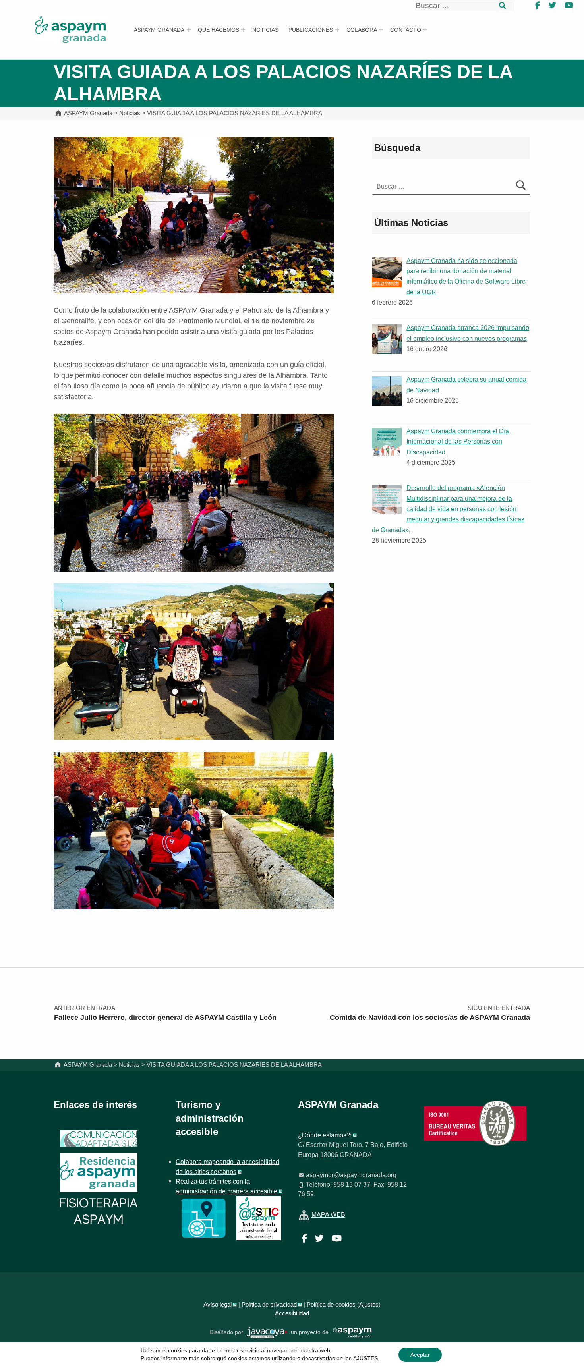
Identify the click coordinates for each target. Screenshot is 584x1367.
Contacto (405, 30)
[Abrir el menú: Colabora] (381, 30)
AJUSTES (365, 1358)
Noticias (265, 30)
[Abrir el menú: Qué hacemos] (243, 30)
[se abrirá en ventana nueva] (267, 1332)
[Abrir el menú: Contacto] (425, 30)
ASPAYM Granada (159, 30)
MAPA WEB (328, 1214)
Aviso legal (217, 1304)
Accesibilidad (292, 1313)
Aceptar (420, 1355)
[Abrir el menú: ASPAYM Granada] (189, 30)
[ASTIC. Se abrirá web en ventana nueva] (258, 1217)
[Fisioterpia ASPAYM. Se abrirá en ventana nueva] (98, 1212)
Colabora (361, 30)
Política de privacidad (269, 1304)
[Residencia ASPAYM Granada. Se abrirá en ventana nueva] (98, 1138)
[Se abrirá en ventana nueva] (203, 1217)
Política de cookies (331, 1304)
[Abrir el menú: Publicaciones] (337, 30)
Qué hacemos (218, 30)
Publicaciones (310, 30)
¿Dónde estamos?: (325, 1135)
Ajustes (369, 1304)
